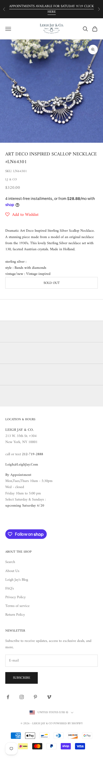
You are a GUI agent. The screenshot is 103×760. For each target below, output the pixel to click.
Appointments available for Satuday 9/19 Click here (51, 9)
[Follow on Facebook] (8, 697)
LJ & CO (11, 179)
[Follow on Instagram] (21, 697)
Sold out (52, 283)
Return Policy (15, 614)
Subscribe (21, 678)
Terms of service (17, 606)
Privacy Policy (15, 597)
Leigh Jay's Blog (16, 579)
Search (10, 562)
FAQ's (9, 588)
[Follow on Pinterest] (35, 697)
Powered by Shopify (68, 723)
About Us (12, 571)
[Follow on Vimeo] (49, 697)
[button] (22, 214)
